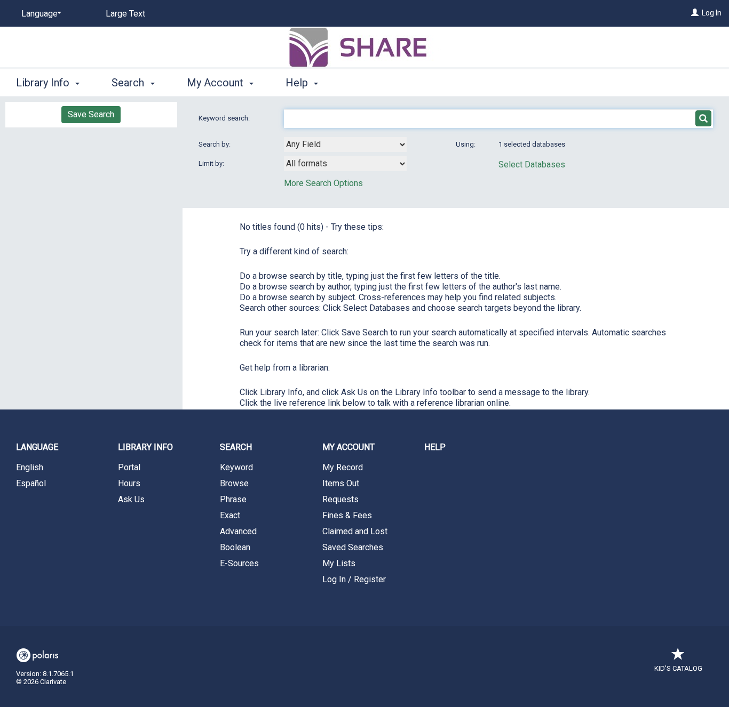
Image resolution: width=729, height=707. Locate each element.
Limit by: (212, 163)
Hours (129, 483)
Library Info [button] (44, 82)
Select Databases (531, 164)
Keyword (236, 467)
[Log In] (695, 13)
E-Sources (239, 563)
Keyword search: (225, 118)
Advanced (238, 531)
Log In (712, 13)
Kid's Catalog (678, 668)
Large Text (125, 14)
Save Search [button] (91, 114)
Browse (234, 483)
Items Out (340, 483)
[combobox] (345, 144)
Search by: (215, 144)
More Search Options (323, 183)
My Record (342, 467)
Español (31, 483)
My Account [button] (216, 82)
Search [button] (129, 82)
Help (435, 447)
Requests (340, 499)
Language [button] (37, 447)
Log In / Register (354, 579)
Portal (129, 467)
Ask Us (131, 499)
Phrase (233, 499)
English (29, 467)
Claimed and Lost (354, 531)
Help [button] (298, 82)
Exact (230, 515)
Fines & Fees (347, 515)
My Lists (338, 563)
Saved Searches (352, 547)
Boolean (235, 547)
